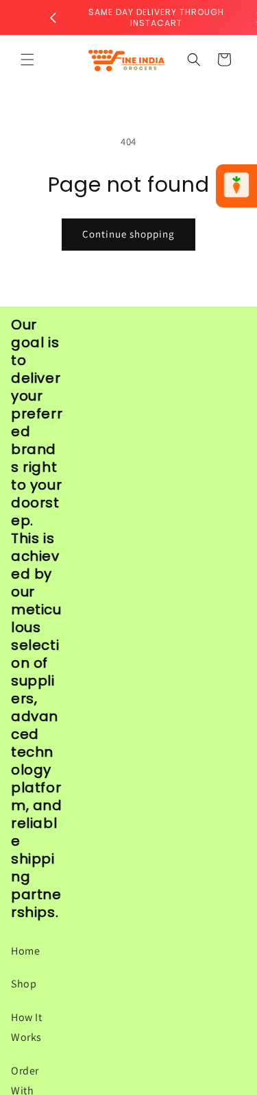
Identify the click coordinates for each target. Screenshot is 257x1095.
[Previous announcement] (53, 18)
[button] (27, 60)
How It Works (26, 1027)
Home (25, 951)
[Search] (194, 60)
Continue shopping (128, 233)
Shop (23, 984)
